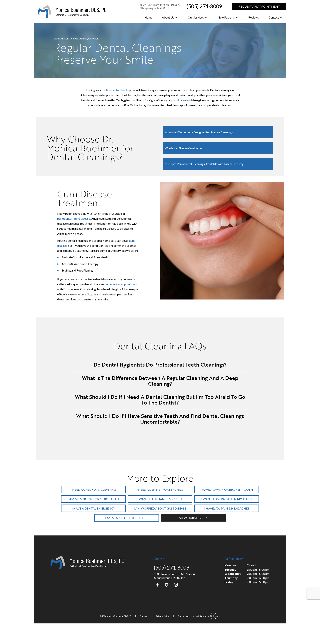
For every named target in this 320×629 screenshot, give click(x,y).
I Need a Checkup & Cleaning (93, 489)
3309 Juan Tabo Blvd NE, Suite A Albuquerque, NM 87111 (159, 6)
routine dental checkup (116, 90)
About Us (168, 17)
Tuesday (230, 569)
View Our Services (193, 518)
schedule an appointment (121, 284)
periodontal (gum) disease (73, 218)
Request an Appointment (259, 6)
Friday (228, 582)
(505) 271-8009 (204, 6)
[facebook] (157, 584)
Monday (230, 565)
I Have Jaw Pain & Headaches (226, 508)
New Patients (226, 17)
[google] (166, 584)
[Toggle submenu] (176, 17)
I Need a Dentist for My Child (160, 489)
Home (148, 17)
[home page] (72, 11)
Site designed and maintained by (193, 616)
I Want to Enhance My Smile (160, 499)
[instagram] (176, 584)
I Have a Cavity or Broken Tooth (226, 489)
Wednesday (232, 573)
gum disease (178, 100)
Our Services (196, 17)
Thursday (231, 578)
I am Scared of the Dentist (126, 518)
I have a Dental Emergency (93, 508)
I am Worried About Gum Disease (160, 508)
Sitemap (143, 616)
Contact (274, 17)
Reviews (253, 17)
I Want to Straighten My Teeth (226, 499)
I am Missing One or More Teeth (93, 499)
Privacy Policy (162, 616)
